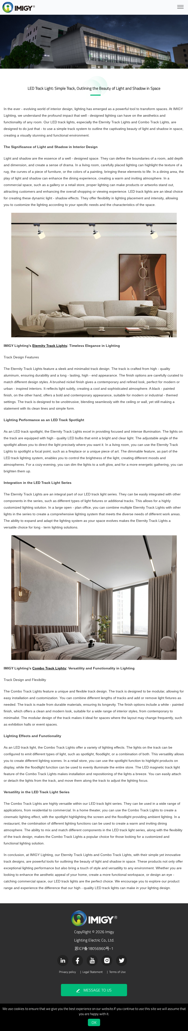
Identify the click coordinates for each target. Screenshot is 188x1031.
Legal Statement (92, 972)
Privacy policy (67, 972)
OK (94, 1022)
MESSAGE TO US (97, 990)
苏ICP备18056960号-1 (94, 948)
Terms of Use (117, 972)
